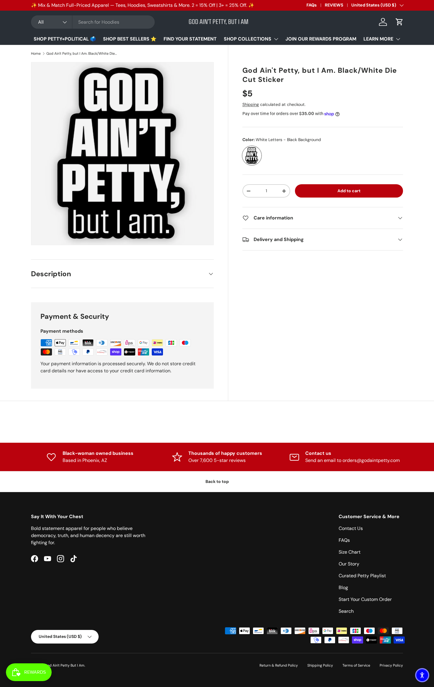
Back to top (217, 481)
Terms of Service (356, 665)
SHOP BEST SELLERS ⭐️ (129, 39)
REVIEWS (334, 5)
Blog (343, 587)
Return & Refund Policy (279, 665)
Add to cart (348, 190)
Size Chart (349, 552)
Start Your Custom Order (365, 599)
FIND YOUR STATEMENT (190, 39)
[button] (399, 21)
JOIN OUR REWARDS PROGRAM (320, 39)
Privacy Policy (391, 665)
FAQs (311, 5)
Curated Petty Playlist (362, 576)
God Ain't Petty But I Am (64, 665)
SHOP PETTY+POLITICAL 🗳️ (65, 39)
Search (346, 611)
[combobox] (93, 22)
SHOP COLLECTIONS (247, 39)
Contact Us (351, 528)
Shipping (250, 104)
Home (36, 53)
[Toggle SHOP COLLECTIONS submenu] (276, 39)
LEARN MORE (378, 39)
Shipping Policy (320, 665)
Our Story (349, 564)
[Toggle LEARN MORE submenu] (398, 39)
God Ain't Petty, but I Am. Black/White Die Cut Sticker (81, 53)
